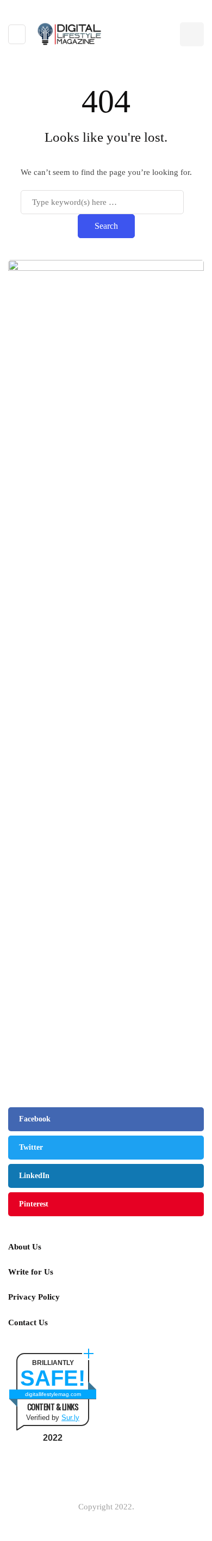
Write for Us (30, 1271)
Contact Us (28, 1322)
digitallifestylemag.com (53, 1394)
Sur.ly (70, 1417)
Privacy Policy (34, 1297)
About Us (24, 1246)
